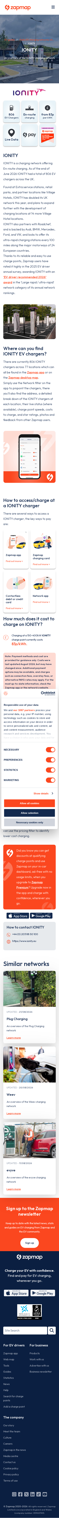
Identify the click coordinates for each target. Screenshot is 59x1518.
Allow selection (29, 812)
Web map (8, 1359)
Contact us (9, 1462)
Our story (8, 1425)
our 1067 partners (24, 710)
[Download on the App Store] (18, 916)
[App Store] (16, 1293)
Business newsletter (41, 1371)
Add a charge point (14, 1406)
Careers (7, 1443)
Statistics (8, 1377)
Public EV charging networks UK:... (37, 39)
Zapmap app (35, 372)
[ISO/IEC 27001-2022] (29, 1312)
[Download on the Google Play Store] (41, 916)
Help (6, 1390)
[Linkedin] (32, 1494)
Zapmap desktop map (23, 377)
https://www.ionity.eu (24, 941)
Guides (7, 1371)
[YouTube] (45, 1494)
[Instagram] (14, 1494)
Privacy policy (11, 1474)
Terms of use (10, 1480)
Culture (7, 1437)
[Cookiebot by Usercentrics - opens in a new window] (41, 693)
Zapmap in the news (14, 1449)
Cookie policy (10, 1468)
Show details (41, 793)
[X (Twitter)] (26, 1494)
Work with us (37, 1359)
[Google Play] (42, 1293)
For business (39, 1345)
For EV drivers (14, 1345)
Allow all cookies (29, 803)
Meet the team (11, 1431)
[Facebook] (20, 1494)
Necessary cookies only (29, 822)
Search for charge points (13, 1398)
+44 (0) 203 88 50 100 (25, 934)
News (6, 1384)
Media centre (10, 1456)
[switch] (50, 760)
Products (35, 1353)
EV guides (10, 39)
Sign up (29, 1242)
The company (13, 1417)
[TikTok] (38, 1494)
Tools (6, 1365)
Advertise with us (39, 1365)
